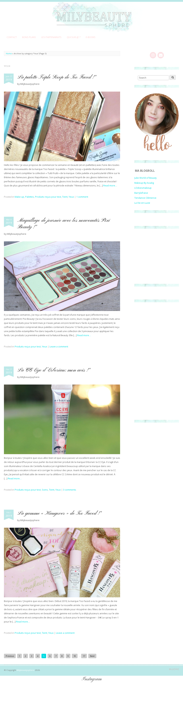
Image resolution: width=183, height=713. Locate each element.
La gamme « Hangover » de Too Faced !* (59, 513)
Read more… (110, 185)
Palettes (29, 196)
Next (92, 656)
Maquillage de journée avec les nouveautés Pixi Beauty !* (63, 223)
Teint (65, 196)
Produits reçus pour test (48, 196)
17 (84, 656)
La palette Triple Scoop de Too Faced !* (56, 77)
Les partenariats (51, 37)
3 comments (69, 489)
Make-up (19, 196)
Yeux (71, 196)
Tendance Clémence (145, 197)
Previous (10, 656)
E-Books (90, 37)
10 (75, 656)
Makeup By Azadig (144, 182)
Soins (45, 489)
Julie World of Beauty (145, 177)
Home (9, 53)
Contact (12, 37)
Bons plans (29, 37)
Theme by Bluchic (174, 669)
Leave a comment (59, 346)
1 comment (82, 196)
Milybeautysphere (25, 670)
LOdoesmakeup (143, 187)
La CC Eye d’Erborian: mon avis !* (53, 370)
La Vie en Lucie (142, 202)
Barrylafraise (141, 192)
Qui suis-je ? (73, 37)
